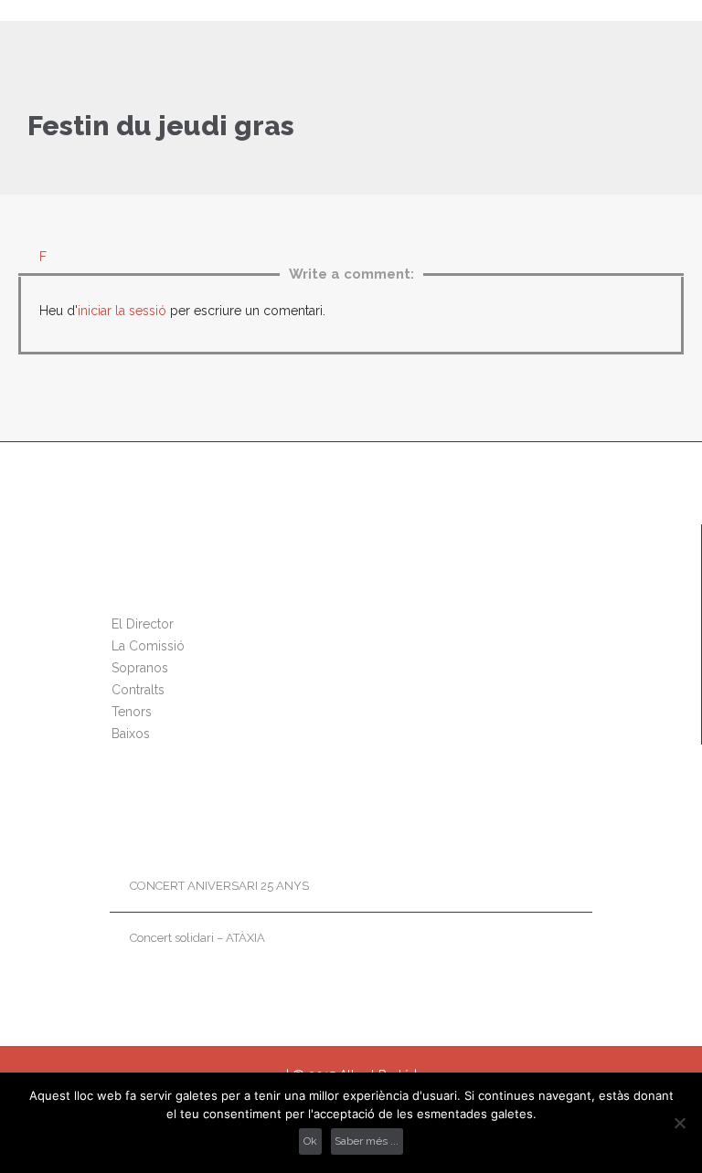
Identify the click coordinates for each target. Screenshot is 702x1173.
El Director (143, 624)
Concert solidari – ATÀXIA (197, 938)
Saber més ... (367, 1141)
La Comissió (148, 646)
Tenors (132, 711)
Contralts (138, 689)
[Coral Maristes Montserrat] (362, 10)
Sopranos (140, 667)
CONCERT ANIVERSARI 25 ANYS (219, 886)
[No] (679, 1123)
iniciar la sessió (122, 310)
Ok (310, 1141)
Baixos (131, 733)
